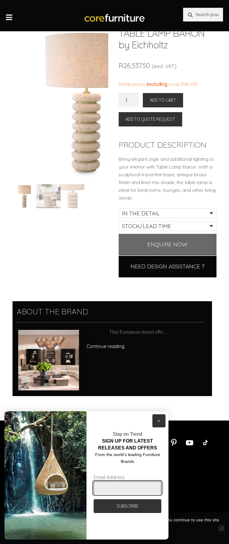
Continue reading (105, 346)
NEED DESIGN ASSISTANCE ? (168, 266)
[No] (222, 528)
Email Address (109, 477)
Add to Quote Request (150, 119)
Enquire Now (167, 244)
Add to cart (163, 100)
